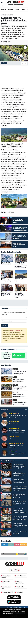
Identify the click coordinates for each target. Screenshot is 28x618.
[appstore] (14, 597)
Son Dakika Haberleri (8, 592)
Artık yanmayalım (14, 439)
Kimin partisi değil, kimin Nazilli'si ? (16, 446)
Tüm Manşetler (20, 586)
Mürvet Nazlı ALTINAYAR (16, 443)
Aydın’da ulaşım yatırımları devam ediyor (19, 280)
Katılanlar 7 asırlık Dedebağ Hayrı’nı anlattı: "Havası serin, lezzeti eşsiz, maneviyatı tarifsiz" (21, 265)
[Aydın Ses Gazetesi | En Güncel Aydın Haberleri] (15, 2)
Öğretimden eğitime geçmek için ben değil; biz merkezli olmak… (17, 416)
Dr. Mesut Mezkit (14, 413)
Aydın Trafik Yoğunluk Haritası (19, 582)
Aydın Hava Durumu (22, 575)
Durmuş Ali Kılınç (14, 428)
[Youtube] (18, 570)
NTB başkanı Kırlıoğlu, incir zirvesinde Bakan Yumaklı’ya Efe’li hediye (19, 294)
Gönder (4, 325)
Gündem (10, 9)
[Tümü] (26, 365)
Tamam (14, 616)
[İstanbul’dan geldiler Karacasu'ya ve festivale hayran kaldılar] (7, 287)
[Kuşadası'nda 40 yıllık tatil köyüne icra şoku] (14, 53)
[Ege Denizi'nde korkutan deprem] (7, 258)
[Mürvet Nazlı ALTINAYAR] (4, 445)
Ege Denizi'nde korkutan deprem (19, 372)
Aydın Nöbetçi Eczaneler (5, 576)
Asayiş (17, 9)
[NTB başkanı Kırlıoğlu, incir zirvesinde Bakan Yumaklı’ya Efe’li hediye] (21, 287)
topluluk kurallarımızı (15, 330)
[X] (12, 570)
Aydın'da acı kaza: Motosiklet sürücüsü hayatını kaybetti (18, 380)
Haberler (3, 15)
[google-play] (14, 602)
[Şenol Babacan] (4, 437)
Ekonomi (15, 392)
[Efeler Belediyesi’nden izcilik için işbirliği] (7, 274)
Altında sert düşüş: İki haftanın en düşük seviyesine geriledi (18, 396)
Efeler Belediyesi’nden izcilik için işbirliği (6, 280)
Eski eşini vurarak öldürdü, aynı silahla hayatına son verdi (19, 403)
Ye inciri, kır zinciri (14, 423)
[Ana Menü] (1, 2)
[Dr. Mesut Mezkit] (4, 415)
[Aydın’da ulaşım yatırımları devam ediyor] (21, 274)
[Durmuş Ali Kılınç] (4, 430)
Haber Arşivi (20, 592)
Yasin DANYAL (13, 451)
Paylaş (4, 62)
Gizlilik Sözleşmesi (19, 613)
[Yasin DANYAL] (4, 453)
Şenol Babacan (14, 436)
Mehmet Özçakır (14, 421)
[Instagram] (15, 570)
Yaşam (23, 9)
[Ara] (2, 6)
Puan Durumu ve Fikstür (6, 587)
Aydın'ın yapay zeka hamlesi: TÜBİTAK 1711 (17, 453)
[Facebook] (10, 570)
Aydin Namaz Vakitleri (5, 582)
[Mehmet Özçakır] (4, 422)
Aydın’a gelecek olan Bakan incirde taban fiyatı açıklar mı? (17, 431)
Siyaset (3, 9)
